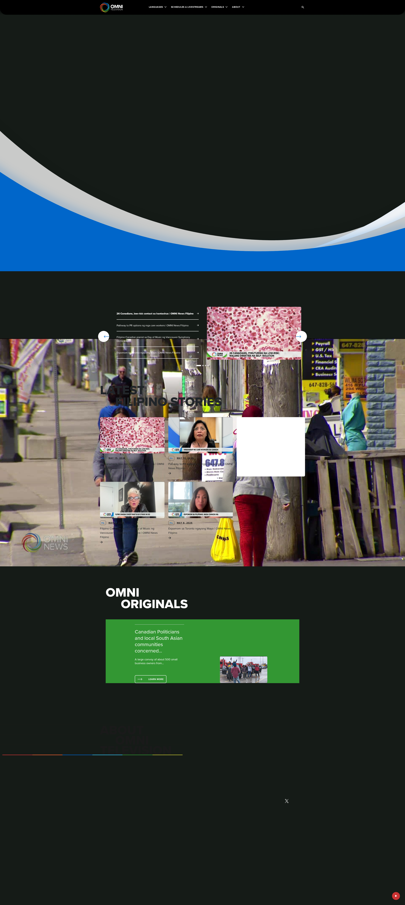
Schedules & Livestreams (187, 7)
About (236, 7)
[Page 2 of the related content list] (203, 365)
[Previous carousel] (103, 336)
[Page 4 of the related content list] (208, 365)
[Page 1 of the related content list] (198, 365)
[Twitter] (287, 801)
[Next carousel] (291, 336)
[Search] (303, 7)
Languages (156, 7)
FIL (103, 458)
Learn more (156, 679)
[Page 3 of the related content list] (205, 365)
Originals (217, 7)
